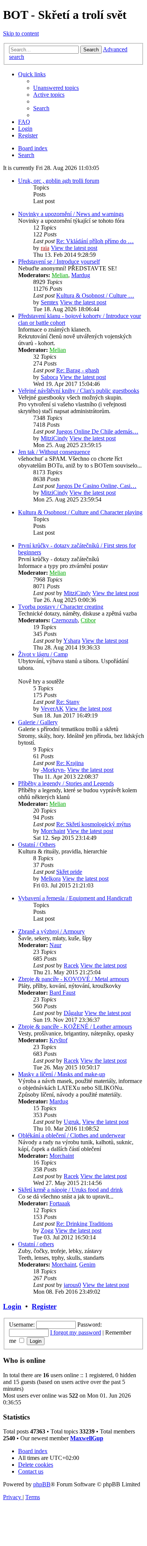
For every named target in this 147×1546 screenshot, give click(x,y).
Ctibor (88, 620)
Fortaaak (59, 1203)
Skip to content (21, 33)
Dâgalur (73, 1013)
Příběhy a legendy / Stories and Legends (66, 783)
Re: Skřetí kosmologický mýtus (93, 824)
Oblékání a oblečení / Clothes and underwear (71, 1135)
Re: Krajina (70, 763)
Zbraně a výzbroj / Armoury (51, 931)
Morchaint (53, 831)
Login (12, 1306)
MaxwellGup (86, 1438)
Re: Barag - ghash (77, 370)
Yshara (71, 640)
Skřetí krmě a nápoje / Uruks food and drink (70, 1190)
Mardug (80, 275)
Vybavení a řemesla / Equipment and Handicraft (75, 898)
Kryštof (58, 1040)
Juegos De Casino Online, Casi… (96, 486)
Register (44, 1306)
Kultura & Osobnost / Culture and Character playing (80, 512)
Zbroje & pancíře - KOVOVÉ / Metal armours (73, 979)
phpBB (42, 1484)
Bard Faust (62, 992)
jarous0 (72, 1285)
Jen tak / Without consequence (54, 452)
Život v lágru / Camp (43, 654)
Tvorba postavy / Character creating (60, 606)
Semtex (49, 302)
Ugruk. (72, 1122)
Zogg (47, 1230)
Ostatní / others (36, 1244)
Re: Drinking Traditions (84, 1223)
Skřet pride (69, 872)
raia (45, 248)
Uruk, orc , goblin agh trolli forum (58, 180)
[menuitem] (56, 88)
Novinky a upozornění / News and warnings (71, 214)
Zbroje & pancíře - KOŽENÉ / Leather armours (75, 1026)
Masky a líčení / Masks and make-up (61, 1074)
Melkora (51, 878)
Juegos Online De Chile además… (97, 431)
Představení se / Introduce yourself (59, 261)
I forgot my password (75, 1332)
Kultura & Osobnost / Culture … (95, 295)
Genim (87, 1264)
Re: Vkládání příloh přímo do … (95, 241)
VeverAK (52, 708)
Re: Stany (68, 702)
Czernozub (65, 620)
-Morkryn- (53, 770)
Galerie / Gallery (38, 722)
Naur (55, 945)
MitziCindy (54, 438)
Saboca (49, 377)
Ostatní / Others (36, 844)
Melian (60, 275)
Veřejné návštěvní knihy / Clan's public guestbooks (78, 390)
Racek (71, 965)
